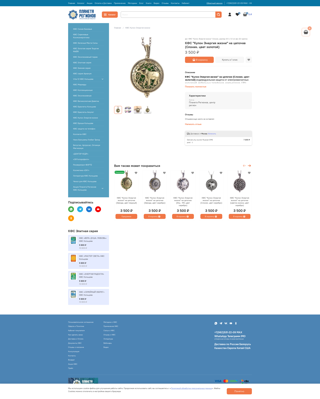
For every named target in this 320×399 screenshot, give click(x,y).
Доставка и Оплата (75, 339)
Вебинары (108, 343)
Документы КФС (75, 343)
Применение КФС (111, 326)
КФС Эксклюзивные (82, 95)
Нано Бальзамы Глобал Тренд (86, 139)
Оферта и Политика (76, 326)
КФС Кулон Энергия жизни (137, 27)
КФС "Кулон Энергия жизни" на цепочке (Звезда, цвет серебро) (154, 200)
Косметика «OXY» (81, 170)
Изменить (212, 134)
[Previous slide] (118, 71)
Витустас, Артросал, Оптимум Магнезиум (86, 146)
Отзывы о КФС (109, 335)
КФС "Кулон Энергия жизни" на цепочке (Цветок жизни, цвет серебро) (239, 202)
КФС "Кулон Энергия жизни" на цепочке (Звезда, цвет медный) (126, 200)
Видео (156, 3)
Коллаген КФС (79, 134)
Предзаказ (126, 216)
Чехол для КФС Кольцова (84, 181)
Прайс (70, 368)
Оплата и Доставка (103, 3)
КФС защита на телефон (84, 128)
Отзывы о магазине (76, 347)
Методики (132, 3)
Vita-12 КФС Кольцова (83, 79)
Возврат (71, 360)
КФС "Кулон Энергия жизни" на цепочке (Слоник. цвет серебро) (211, 200)
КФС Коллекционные (83, 90)
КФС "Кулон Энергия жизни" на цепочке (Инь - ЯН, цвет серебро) (182, 202)
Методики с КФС (110, 322)
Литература (108, 339)
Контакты (175, 3)
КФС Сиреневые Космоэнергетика (81, 36)
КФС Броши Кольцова (83, 123)
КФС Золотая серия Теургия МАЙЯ (86, 50)
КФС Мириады (79, 84)
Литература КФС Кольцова (85, 175)
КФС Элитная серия (82, 62)
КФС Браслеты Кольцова (84, 106)
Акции (89, 3)
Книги (148, 3)
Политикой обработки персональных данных (191, 388)
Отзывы (165, 3)
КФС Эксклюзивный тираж (85, 57)
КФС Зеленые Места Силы (85, 43)
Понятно (239, 391)
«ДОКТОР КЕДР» (80, 154)
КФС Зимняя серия (81, 68)
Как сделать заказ (75, 335)
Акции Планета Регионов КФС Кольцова (84, 188)
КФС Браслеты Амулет (83, 112)
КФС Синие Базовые (82, 29)
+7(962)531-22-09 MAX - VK (239, 3)
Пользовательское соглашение (81, 322)
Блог (141, 3)
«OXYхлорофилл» (81, 159)
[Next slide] (177, 71)
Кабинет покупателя (76, 330)
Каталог (80, 3)
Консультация (73, 351)
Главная (71, 3)
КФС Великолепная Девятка (86, 101)
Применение (120, 3)
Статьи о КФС (109, 330)
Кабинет (185, 3)
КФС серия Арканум (82, 73)
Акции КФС (72, 364)
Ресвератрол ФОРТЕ (82, 164)
